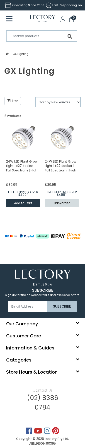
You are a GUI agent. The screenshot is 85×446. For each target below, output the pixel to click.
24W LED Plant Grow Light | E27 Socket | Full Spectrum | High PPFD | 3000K (21, 168)
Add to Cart (23, 203)
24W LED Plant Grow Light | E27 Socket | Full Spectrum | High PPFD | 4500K (60, 168)
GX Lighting (21, 54)
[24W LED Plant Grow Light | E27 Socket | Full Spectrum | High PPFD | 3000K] (23, 137)
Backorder (62, 203)
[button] (63, 20)
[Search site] (70, 36)
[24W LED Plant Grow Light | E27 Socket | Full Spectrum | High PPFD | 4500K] (62, 137)
